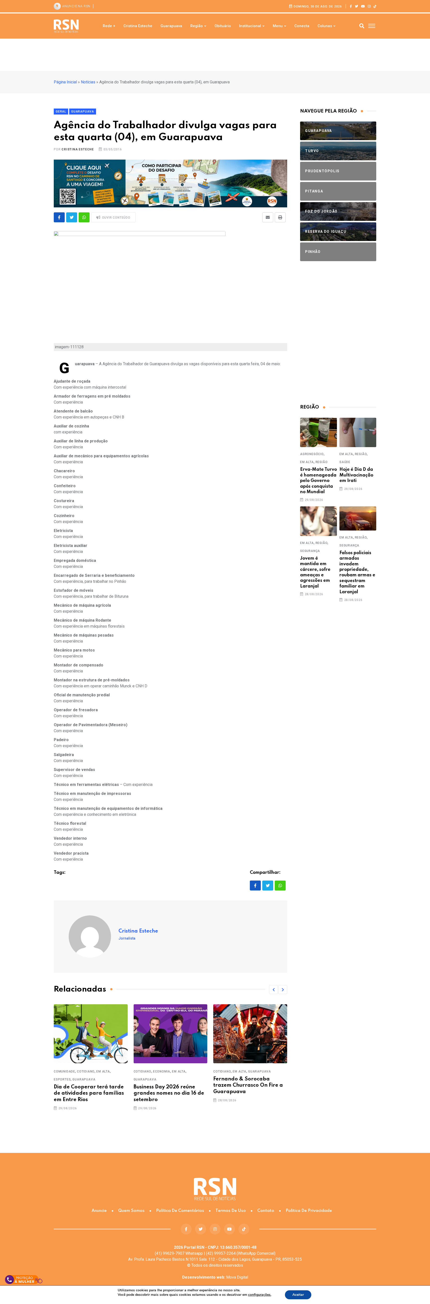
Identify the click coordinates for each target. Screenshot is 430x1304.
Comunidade (64, 1071)
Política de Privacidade (309, 1211)
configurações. (259, 1295)
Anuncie (99, 1211)
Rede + (109, 26)
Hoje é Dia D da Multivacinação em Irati (356, 475)
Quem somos (131, 1211)
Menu (278, 26)
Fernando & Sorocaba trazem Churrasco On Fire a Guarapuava (248, 1085)
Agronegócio (312, 454)
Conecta (301, 26)
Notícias (88, 82)
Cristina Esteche (137, 26)
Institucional (250, 26)
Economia (161, 1071)
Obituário (223, 26)
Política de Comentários (180, 1211)
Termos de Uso (230, 1211)
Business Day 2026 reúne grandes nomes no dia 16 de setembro (169, 1093)
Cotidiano (86, 1071)
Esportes (62, 1079)
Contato (265, 1211)
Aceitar (298, 1294)
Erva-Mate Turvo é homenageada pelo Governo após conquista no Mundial (318, 480)
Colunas (325, 26)
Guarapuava (171, 26)
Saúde (344, 462)
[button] (273, 989)
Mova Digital (215, 1277)
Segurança (310, 551)
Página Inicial (65, 82)
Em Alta (103, 1071)
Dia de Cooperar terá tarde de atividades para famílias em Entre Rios (89, 1093)
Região (196, 26)
